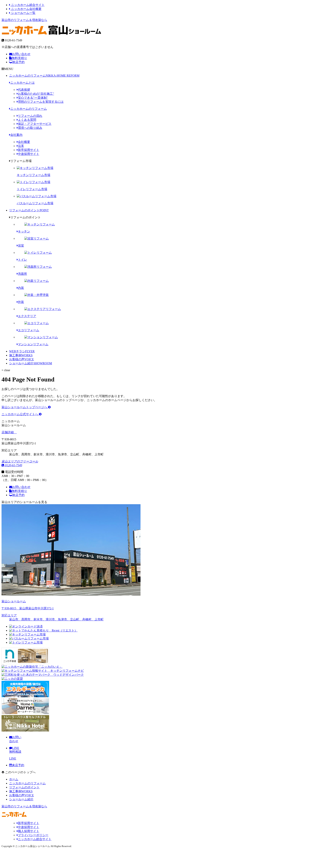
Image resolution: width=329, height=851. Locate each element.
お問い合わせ (21, 54)
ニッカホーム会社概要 (26, 8)
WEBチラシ (22, 351)
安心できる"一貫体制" (33, 97)
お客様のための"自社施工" (36, 93)
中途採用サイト (28, 153)
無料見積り (19, 58)
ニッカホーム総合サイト (27, 4)
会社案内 (16, 134)
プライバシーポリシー (33, 835)
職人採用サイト (28, 831)
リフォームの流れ (30, 115)
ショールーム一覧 (22, 12)
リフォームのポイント (29, 210)
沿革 (21, 145)
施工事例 (21, 355)
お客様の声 (21, 359)
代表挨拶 (24, 89)
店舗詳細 (8, 432)
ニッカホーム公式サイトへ (20, 414)
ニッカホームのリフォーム (44, 75)
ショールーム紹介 (30, 363)
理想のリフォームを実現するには (41, 101)
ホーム (13, 779)
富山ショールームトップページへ (25, 407)
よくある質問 (27, 119)
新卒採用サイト (28, 149)
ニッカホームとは (22, 82)
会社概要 (24, 141)
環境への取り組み (30, 127)
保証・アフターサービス (34, 123)
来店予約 (18, 62)
